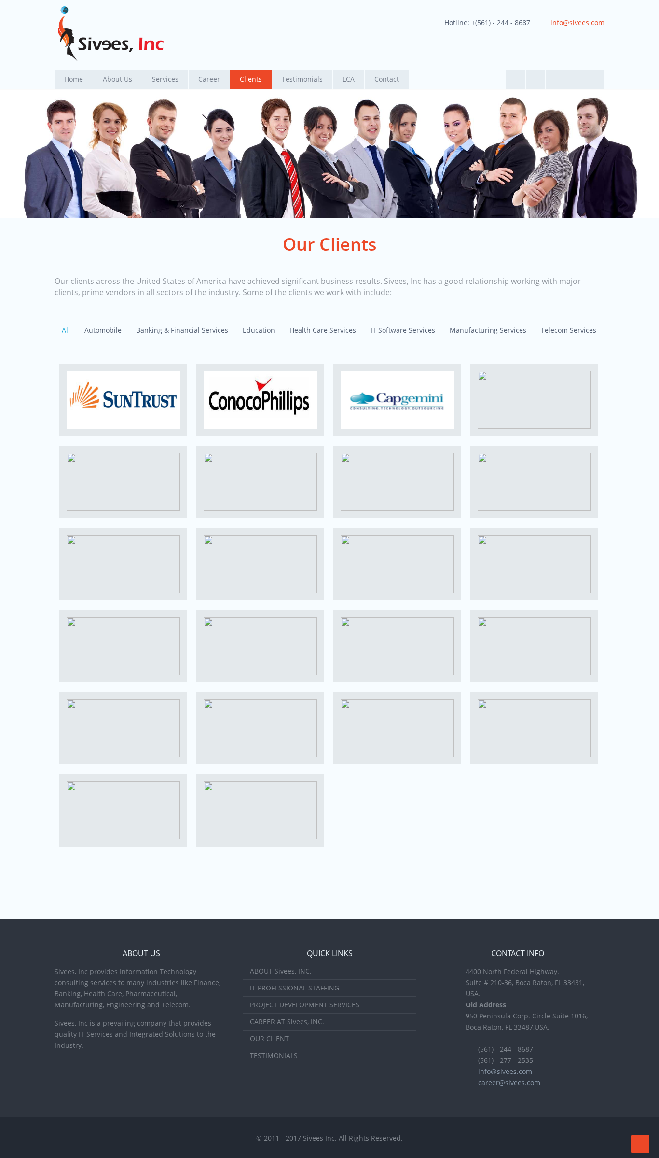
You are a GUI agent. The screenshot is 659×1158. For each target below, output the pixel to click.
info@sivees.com (577, 22)
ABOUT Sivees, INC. (281, 970)
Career (209, 79)
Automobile (103, 330)
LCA (349, 79)
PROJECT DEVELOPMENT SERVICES (304, 1004)
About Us (117, 79)
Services (165, 79)
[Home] (110, 33)
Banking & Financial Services (182, 330)
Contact (386, 79)
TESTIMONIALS (274, 1055)
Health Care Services (322, 330)
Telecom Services (568, 330)
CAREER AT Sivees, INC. (287, 1021)
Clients (251, 79)
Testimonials (302, 79)
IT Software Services (403, 330)
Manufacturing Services (488, 330)
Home (73, 79)
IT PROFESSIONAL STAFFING (294, 987)
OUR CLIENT (269, 1038)
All (66, 330)
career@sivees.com (509, 1082)
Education (259, 330)
